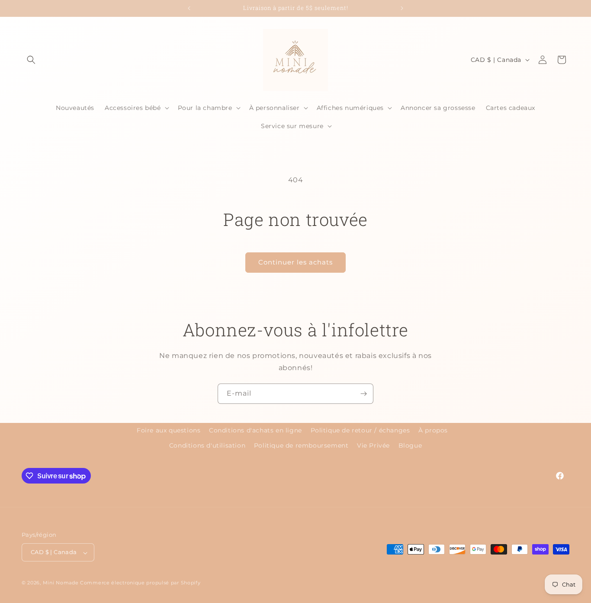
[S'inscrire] (363, 394)
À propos (433, 430)
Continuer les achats (295, 262)
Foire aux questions (168, 430)
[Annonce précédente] (189, 8)
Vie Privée (373, 445)
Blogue (410, 445)
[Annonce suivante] (401, 8)
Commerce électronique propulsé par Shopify (140, 583)
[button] (31, 59)
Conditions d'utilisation (207, 445)
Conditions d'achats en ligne (255, 430)
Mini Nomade (61, 583)
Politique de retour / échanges (360, 430)
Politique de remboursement (301, 445)
